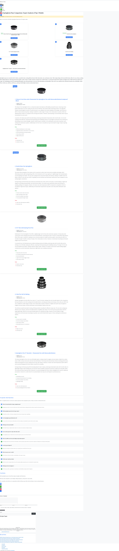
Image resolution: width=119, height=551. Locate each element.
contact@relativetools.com (5, 531)
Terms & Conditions (5, 548)
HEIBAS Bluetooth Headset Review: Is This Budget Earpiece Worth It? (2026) (11, 537)
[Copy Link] (41, 488)
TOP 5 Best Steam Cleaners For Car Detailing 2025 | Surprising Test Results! (11, 539)
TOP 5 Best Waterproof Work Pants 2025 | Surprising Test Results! (10, 538)
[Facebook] (41, 483)
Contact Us (3, 545)
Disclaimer (3, 10)
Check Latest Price (69, 37)
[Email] (41, 485)
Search (1, 512)
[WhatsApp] (41, 486)
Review (3, 9)
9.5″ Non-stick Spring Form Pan (14, 51)
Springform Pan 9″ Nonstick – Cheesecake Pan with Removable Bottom (14, 68)
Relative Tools (2, 1)
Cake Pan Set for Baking (69, 51)
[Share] (41, 491)
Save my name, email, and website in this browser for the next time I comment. (16, 507)
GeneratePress (12, 550)
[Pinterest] (41, 489)
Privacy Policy (4, 546)
